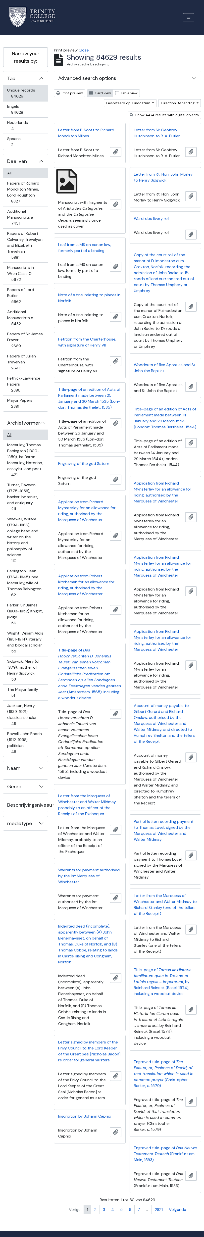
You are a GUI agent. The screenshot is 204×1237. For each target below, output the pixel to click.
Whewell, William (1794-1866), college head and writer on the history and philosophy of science (22, 539)
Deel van (17, 161)
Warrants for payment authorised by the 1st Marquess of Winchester (89, 876)
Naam (13, 768)
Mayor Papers (19, 403)
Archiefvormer (23, 423)
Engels (20, 109)
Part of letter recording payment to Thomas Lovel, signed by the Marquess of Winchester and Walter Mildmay (164, 830)
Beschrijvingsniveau (27, 805)
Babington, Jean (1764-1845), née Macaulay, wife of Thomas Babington (24, 582)
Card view (102, 93)
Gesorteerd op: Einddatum (128, 103)
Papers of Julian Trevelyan (21, 362)
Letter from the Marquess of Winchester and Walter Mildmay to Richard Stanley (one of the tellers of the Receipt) (165, 904)
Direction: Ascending (178, 103)
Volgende (177, 1209)
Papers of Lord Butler (20, 295)
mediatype (19, 823)
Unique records (21, 93)
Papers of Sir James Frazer (25, 339)
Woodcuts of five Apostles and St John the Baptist (165, 367)
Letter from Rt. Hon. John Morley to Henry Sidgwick (163, 177)
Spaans (15, 141)
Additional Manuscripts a (20, 217)
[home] (35, 17)
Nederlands (17, 125)
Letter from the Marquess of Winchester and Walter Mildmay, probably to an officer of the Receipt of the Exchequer (87, 804)
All (9, 173)
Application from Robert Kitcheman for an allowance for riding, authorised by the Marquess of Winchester (86, 584)
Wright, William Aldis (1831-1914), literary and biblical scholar (25, 642)
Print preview (72, 93)
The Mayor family (22, 692)
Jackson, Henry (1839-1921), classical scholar (22, 714)
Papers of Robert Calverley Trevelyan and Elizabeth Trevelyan (25, 245)
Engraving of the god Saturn (83, 463)
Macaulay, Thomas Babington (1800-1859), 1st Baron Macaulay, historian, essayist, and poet (25, 459)
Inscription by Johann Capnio (84, 1116)
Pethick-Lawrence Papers (23, 384)
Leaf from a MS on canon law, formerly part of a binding (84, 247)
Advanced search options (87, 78)
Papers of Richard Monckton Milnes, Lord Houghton (23, 192)
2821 (159, 1209)
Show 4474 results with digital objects (166, 115)
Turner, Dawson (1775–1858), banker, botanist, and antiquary (22, 496)
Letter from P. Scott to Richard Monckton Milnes (86, 133)
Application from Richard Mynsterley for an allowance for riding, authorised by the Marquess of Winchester (162, 492)
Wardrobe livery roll (151, 218)
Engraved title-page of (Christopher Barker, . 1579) (163, 1073)
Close (84, 50)
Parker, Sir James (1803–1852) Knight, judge (25, 614)
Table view (129, 93)
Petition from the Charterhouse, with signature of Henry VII (87, 342)
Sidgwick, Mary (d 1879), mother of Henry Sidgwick (23, 670)
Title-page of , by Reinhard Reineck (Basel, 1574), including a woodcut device (163, 981)
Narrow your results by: (25, 57)
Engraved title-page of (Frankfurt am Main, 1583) (165, 1153)
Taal (11, 78)
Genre (14, 786)
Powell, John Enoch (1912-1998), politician (24, 742)
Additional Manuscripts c (20, 317)
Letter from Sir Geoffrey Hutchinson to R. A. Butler (157, 133)
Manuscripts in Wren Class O (20, 273)
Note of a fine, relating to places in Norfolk (89, 297)
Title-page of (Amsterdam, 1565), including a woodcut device (89, 673)
